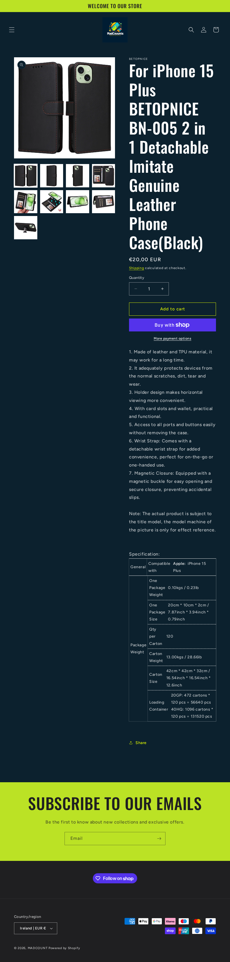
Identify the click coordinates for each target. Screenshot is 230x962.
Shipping (136, 268)
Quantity (136, 278)
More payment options (172, 338)
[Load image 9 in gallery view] (25, 227)
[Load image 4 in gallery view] (103, 175)
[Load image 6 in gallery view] (51, 201)
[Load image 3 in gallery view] (77, 175)
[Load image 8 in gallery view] (103, 201)
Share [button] (141, 742)
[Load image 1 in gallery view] (25, 175)
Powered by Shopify (64, 948)
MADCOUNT (38, 948)
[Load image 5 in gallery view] (25, 201)
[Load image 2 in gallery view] (51, 175)
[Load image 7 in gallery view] (77, 201)
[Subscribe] (159, 838)
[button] (12, 30)
